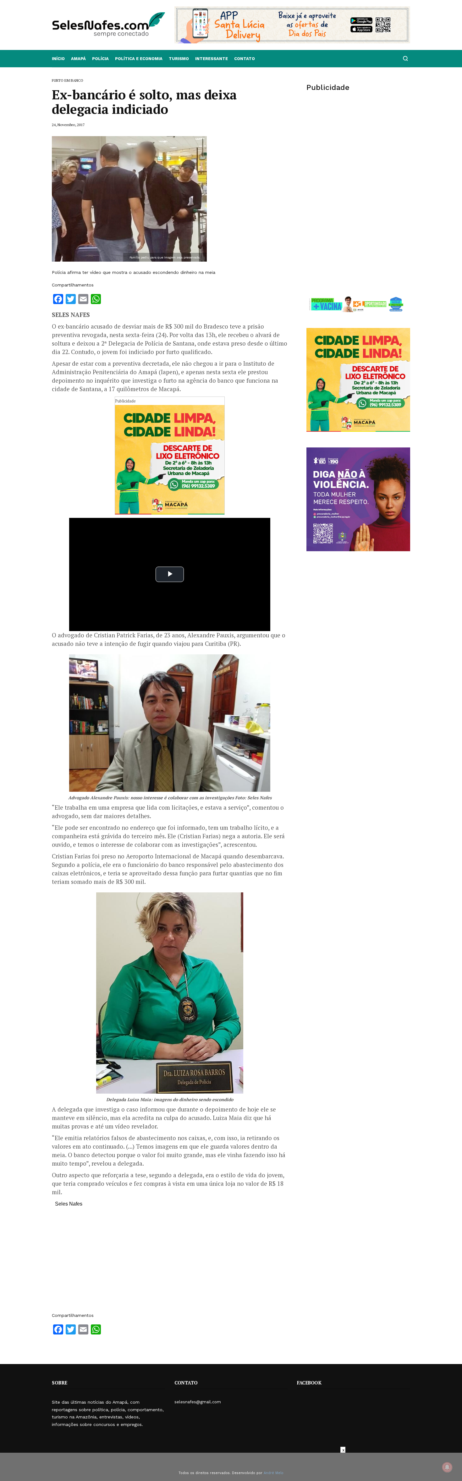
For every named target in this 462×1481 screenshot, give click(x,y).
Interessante (211, 58)
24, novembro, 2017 (68, 124)
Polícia (100, 58)
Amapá (78, 58)
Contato (244, 58)
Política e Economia (138, 58)
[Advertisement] (170, 1263)
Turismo (179, 58)
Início (58, 58)
